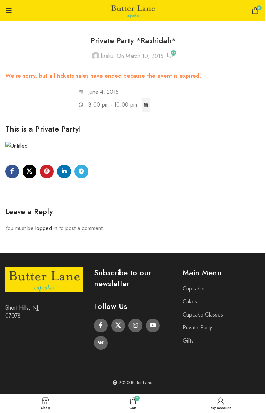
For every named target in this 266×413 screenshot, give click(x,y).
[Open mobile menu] (9, 10)
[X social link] (29, 171)
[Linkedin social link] (64, 171)
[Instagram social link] (135, 325)
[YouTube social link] (153, 325)
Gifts (188, 341)
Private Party (197, 327)
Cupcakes (194, 289)
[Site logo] (133, 10)
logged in (46, 228)
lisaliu (107, 56)
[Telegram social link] (81, 171)
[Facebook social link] (12, 171)
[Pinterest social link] (47, 171)
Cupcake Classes (203, 315)
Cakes (190, 301)
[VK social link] (101, 343)
